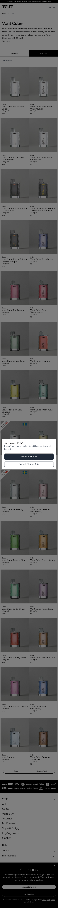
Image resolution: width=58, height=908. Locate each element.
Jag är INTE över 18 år (29, 464)
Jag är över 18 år (29, 457)
